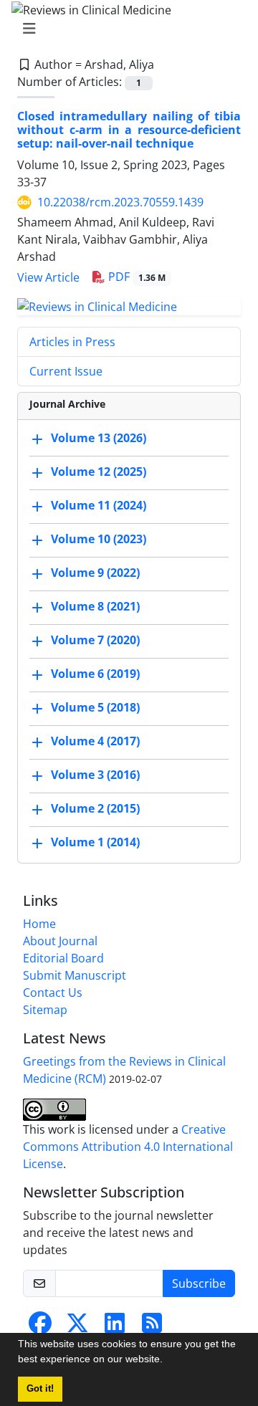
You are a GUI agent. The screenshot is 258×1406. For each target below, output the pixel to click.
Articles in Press (72, 342)
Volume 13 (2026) (98, 438)
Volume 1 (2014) (95, 842)
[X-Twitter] (77, 1327)
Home (39, 924)
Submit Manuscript (74, 975)
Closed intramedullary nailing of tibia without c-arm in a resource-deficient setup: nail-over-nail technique (129, 129)
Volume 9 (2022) (95, 572)
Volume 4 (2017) (95, 741)
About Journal (60, 941)
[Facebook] (40, 1327)
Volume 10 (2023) (98, 539)
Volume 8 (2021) (95, 606)
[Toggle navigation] (124, 29)
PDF (135, 276)
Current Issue (65, 371)
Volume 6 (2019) (95, 674)
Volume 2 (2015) (95, 808)
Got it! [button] (40, 1389)
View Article (48, 277)
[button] (168, 1361)
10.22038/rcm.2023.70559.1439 (120, 202)
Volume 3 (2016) (95, 775)
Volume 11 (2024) (98, 505)
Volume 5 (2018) (95, 707)
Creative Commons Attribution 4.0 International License (128, 1147)
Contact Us (52, 992)
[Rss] (152, 1327)
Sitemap (45, 1010)
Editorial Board (63, 958)
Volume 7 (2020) (95, 640)
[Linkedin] (114, 1327)
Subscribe (199, 1283)
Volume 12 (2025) (98, 471)
